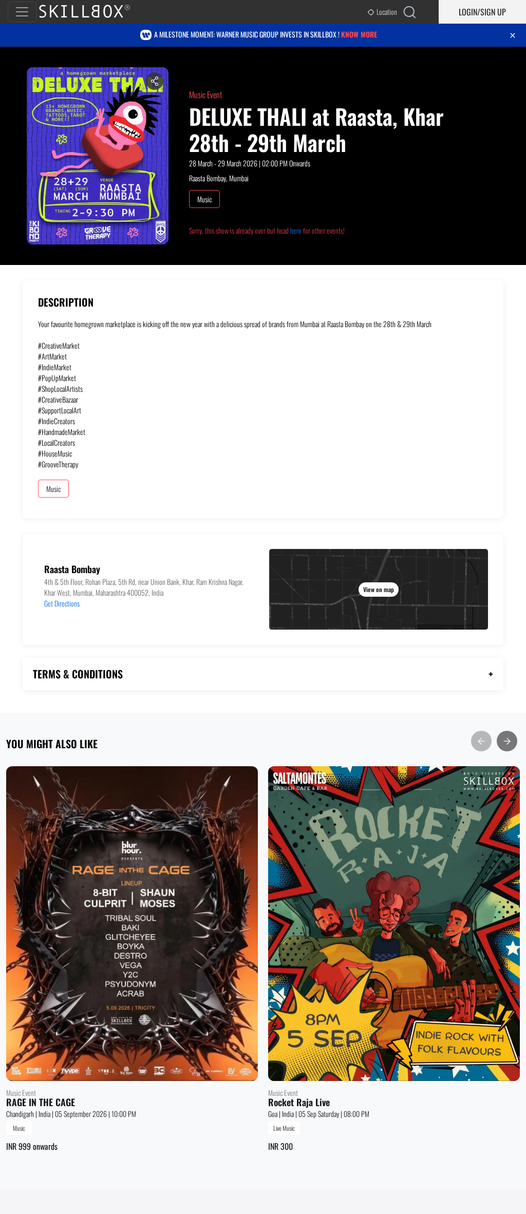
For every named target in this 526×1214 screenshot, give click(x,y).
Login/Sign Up (482, 12)
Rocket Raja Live (299, 1102)
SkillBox (92, 12)
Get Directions (62, 603)
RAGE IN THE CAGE (40, 1102)
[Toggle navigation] (22, 12)
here (296, 230)
